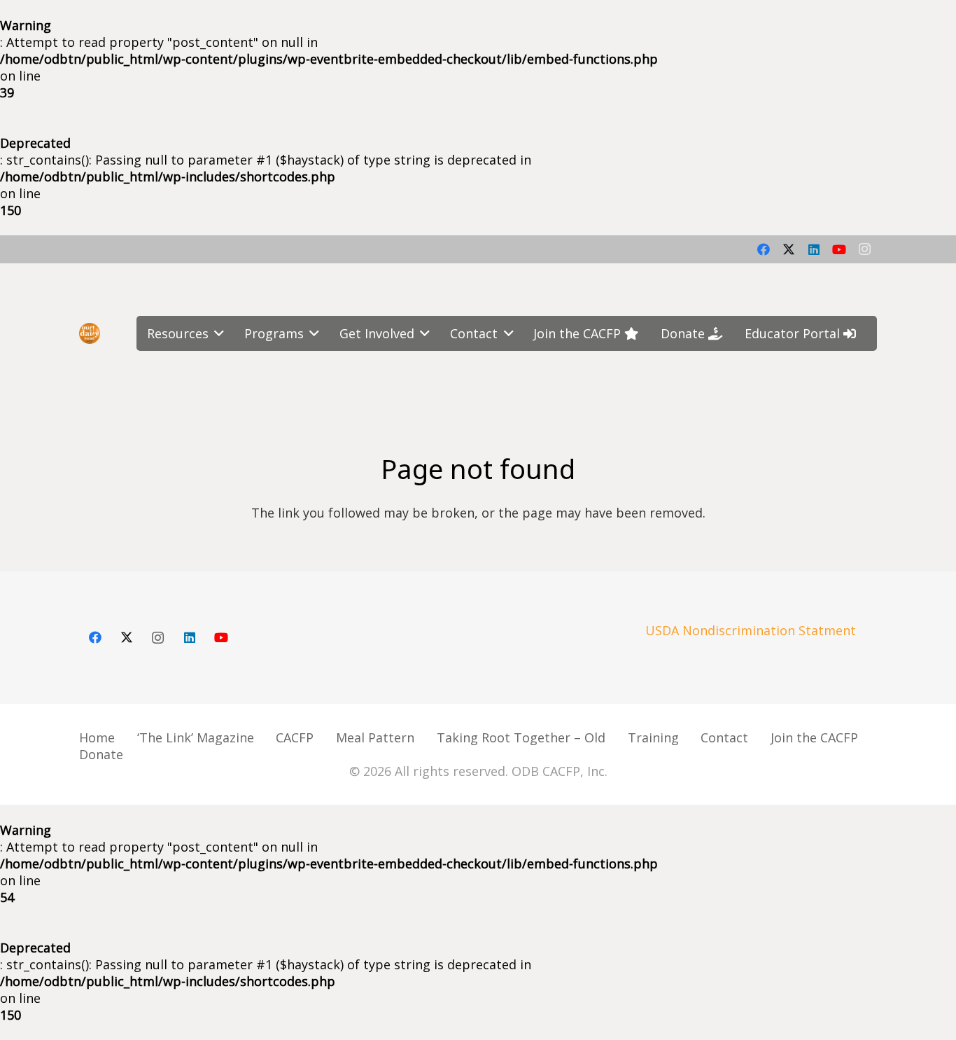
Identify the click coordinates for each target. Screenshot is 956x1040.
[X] (788, 249)
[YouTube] (839, 249)
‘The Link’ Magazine (195, 737)
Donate (101, 754)
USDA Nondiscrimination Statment (750, 630)
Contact (724, 737)
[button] (217, 333)
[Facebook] (763, 249)
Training (653, 737)
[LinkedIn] (814, 249)
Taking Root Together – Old (521, 737)
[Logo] (89, 333)
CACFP (295, 737)
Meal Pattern (375, 737)
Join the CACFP (814, 737)
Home (97, 737)
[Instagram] (864, 249)
